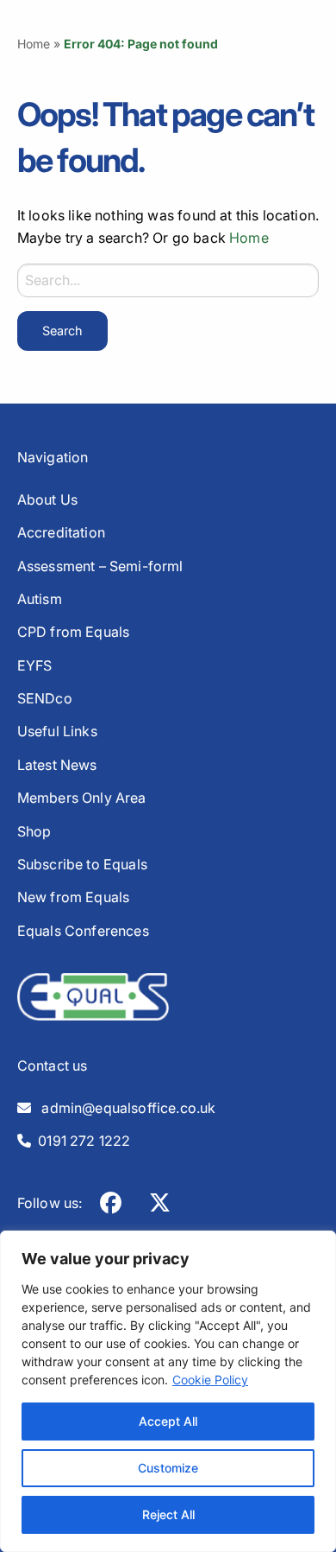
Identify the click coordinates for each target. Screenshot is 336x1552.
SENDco (44, 698)
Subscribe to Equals (82, 864)
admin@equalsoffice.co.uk (123, 1107)
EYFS (35, 665)
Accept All (168, 1421)
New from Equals (73, 897)
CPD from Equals (73, 631)
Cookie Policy (210, 1379)
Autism (39, 598)
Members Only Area (81, 797)
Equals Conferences (83, 930)
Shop (34, 831)
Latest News (57, 764)
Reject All (168, 1514)
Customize (168, 1467)
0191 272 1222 (81, 1140)
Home (34, 43)
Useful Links (57, 731)
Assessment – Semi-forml (100, 566)
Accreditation (61, 532)
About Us (47, 499)
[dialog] (168, 1391)
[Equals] (93, 995)
